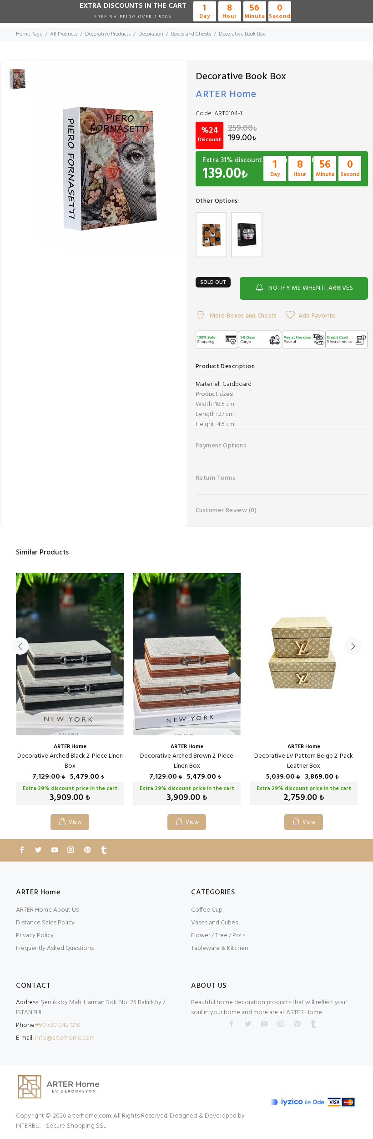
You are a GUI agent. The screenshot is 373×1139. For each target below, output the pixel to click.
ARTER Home (226, 95)
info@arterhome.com (65, 1038)
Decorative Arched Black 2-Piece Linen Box (70, 761)
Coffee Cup (206, 910)
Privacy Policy (35, 935)
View (75, 822)
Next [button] (353, 646)
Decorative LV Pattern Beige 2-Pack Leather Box (303, 761)
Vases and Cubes (214, 923)
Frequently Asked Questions (55, 948)
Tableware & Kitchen (219, 948)
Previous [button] (20, 646)
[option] (17, 84)
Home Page (29, 34)
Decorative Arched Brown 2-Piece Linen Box (186, 761)
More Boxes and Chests (242, 316)
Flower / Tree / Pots (218, 935)
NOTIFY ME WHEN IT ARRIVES (310, 288)
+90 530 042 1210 (58, 1025)
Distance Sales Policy (45, 923)
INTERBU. (28, 1126)
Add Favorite (317, 316)
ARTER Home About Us (47, 910)
